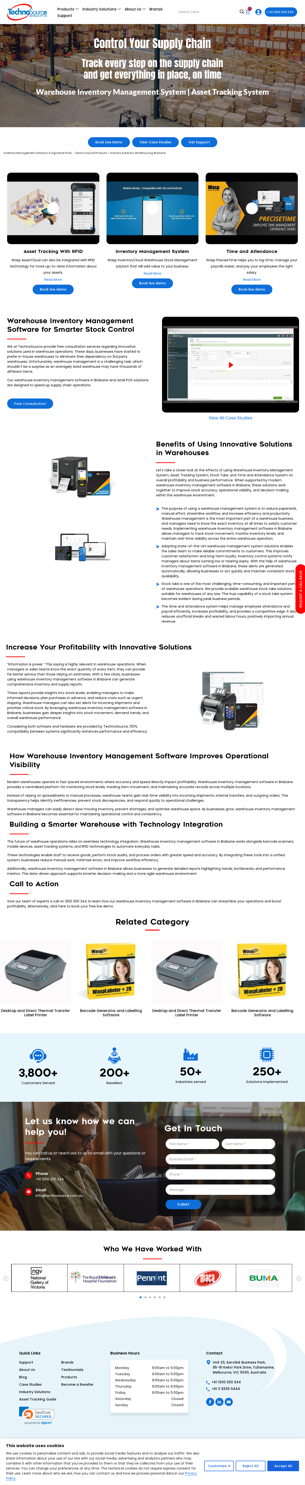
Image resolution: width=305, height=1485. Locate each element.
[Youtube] (229, 1402)
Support (64, 15)
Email (41, 1190)
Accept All (283, 1466)
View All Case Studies (230, 418)
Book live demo (53, 289)
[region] (152, 1462)
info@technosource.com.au (59, 1195)
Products (65, 9)
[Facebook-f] (210, 1402)
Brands (156, 9)
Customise (217, 1466)
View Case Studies (155, 142)
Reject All (251, 1466)
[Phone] (28, 1175)
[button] (6, 1279)
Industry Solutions (99, 9)
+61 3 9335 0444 (226, 1388)
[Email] (28, 1191)
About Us (133, 9)
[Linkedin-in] (219, 1402)
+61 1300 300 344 (281, 12)
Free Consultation (30, 403)
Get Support (199, 142)
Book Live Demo (108, 142)
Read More (53, 279)
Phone (42, 1173)
